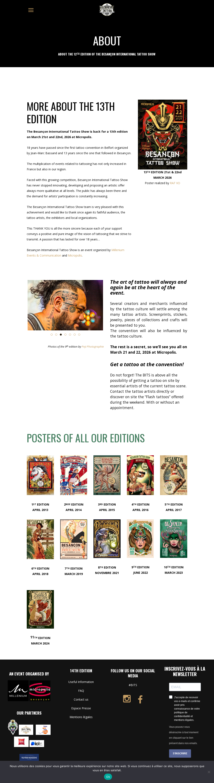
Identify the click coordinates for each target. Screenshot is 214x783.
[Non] (209, 772)
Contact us (81, 699)
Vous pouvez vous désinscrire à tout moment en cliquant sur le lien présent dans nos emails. (183, 735)
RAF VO (175, 183)
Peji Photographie (93, 346)
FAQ (81, 691)
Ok (108, 776)
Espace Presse (81, 708)
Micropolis (75, 255)
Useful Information (81, 682)
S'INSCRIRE (180, 753)
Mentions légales (81, 717)
